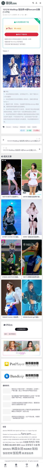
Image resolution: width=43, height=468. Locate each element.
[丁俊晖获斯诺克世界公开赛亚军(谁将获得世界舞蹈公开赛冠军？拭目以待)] (7, 411)
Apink (17, 430)
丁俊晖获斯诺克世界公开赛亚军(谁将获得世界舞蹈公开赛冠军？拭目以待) (26, 410)
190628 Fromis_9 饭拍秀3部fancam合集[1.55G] (10, 318)
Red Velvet (9, 442)
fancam (8, 127)
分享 (23, 130)
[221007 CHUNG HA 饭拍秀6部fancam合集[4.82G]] (11, 217)
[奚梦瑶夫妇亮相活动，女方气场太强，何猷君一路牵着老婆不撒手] (7, 418)
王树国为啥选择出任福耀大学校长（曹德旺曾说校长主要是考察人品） (26, 403)
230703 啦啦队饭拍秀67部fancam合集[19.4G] (32, 197)
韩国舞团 (28, 449)
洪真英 (23, 445)
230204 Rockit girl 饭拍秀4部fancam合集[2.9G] (32, 318)
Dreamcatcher (14, 434)
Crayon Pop (31, 430)
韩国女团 (22, 127)
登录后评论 (22, 329)
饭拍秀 (15, 15)
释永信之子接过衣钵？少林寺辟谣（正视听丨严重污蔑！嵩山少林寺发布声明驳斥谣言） (26, 390)
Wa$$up (15, 127)
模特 (18, 445)
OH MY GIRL (31, 439)
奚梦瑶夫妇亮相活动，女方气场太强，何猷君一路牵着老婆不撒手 (26, 417)
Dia (8, 434)
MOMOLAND (23, 439)
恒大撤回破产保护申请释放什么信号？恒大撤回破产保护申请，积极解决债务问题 (26, 396)
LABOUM (34, 437)
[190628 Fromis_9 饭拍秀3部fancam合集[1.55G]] (11, 297)
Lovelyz (9, 439)
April (20, 430)
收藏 (30, 130)
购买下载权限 (22, 34)
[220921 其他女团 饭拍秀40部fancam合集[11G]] (32, 217)
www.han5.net (22, 461)
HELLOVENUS (24, 437)
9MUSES (9, 430)
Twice (17, 442)
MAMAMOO (15, 439)
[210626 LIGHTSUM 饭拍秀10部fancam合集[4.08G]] (11, 257)
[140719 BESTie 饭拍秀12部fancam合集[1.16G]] (11, 177)
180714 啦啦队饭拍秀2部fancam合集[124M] (31, 278)
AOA (14, 430)
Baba (23, 430)
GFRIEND (6, 437)
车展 (35, 445)
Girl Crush (18, 437)
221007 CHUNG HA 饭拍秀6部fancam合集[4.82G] (11, 237)
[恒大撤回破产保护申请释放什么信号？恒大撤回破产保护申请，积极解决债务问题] (7, 397)
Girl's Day (12, 437)
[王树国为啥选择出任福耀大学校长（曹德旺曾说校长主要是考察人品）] (7, 404)
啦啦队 (32, 442)
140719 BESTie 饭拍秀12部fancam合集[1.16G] (11, 197)
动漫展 (25, 442)
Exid (19, 434)
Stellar (13, 442)
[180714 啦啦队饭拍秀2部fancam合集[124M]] (32, 257)
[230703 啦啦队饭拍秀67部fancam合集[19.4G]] (32, 177)
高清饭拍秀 (27, 453)
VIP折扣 (18, 28)
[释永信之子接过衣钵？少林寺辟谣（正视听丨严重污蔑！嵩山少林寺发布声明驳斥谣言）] (7, 390)
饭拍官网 (7, 453)
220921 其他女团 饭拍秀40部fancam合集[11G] (31, 237)
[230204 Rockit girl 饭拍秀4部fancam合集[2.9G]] (32, 297)
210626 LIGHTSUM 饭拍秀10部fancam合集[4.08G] (10, 278)
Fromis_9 (33, 434)
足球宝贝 (29, 445)
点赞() (37, 130)
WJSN (21, 442)
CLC (27, 430)
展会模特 (12, 445)
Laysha (5, 439)
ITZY (30, 437)
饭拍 (29, 127)
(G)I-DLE (5, 430)
